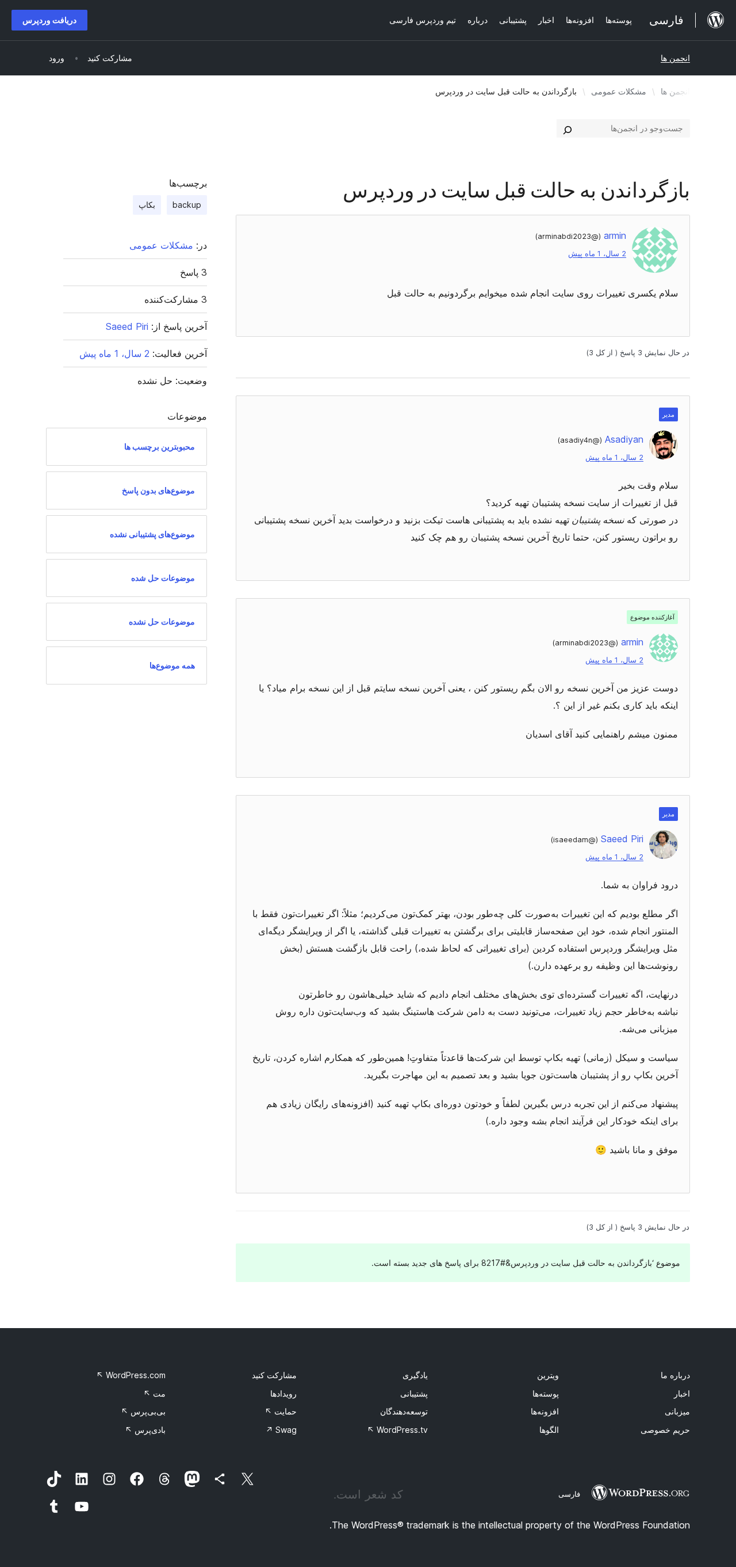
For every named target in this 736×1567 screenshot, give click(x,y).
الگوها (549, 1430)
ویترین (548, 1375)
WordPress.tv (397, 1430)
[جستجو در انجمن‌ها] (567, 128)
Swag (281, 1430)
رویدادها (283, 1393)
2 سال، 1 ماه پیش (597, 253)
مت (154, 1393)
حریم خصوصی (665, 1430)
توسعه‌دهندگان (404, 1411)
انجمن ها (675, 58)
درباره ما (675, 1375)
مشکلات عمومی (618, 91)
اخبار (682, 1393)
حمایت (280, 1411)
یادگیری (415, 1375)
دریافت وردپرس (49, 20)
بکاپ (147, 205)
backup (186, 205)
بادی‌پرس (145, 1430)
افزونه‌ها (545, 1411)
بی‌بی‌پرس (143, 1411)
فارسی (569, 1493)
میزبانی (677, 1411)
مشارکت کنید (274, 1375)
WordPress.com (131, 1375)
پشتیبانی (414, 1393)
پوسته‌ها (545, 1393)
